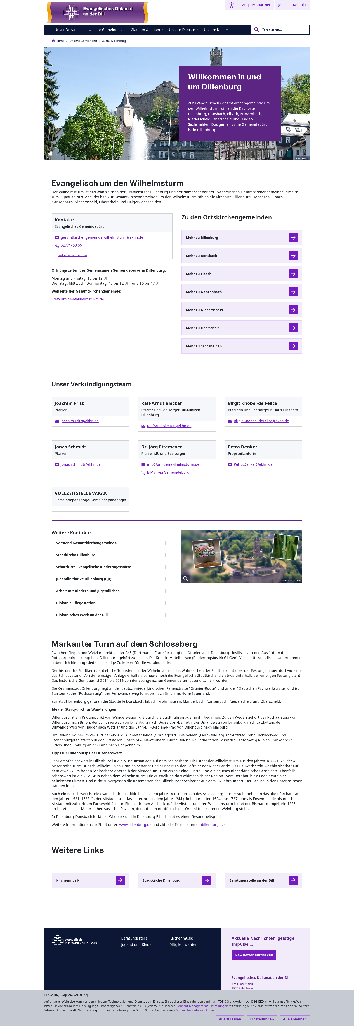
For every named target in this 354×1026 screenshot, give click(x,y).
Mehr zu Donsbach (201, 255)
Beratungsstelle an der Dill (251, 880)
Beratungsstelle (134, 938)
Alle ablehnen (295, 1019)
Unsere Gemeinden (105, 29)
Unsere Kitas (214, 29)
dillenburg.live (213, 824)
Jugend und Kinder (137, 944)
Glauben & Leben (145, 29)
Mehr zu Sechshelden (204, 346)
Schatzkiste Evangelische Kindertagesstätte (93, 567)
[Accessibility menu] (231, 5)
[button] (112, 254)
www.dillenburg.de (135, 824)
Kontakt (299, 4)
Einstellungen (262, 1019)
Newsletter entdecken (254, 955)
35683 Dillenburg (114, 41)
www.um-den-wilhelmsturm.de (78, 299)
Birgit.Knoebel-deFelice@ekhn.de (261, 420)
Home (60, 41)
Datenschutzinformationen (195, 1010)
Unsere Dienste (182, 29)
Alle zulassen (230, 1019)
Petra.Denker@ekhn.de (253, 464)
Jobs (281, 4)
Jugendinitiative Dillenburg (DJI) (83, 579)
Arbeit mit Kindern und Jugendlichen (88, 591)
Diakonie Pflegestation (76, 603)
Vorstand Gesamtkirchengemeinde (86, 543)
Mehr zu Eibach (198, 273)
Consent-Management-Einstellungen (202, 1006)
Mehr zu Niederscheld (204, 310)
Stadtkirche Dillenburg (76, 555)
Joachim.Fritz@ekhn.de (80, 420)
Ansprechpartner (256, 4)
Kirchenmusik (67, 880)
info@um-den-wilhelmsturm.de (173, 464)
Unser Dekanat (67, 29)
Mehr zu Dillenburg (202, 237)
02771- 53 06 (71, 245)
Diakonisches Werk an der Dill (82, 615)
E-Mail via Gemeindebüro (168, 472)
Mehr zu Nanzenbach (204, 292)
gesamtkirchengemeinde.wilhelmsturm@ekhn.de (102, 237)
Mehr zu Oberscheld (203, 328)
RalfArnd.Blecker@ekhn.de (169, 425)
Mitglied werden (183, 944)
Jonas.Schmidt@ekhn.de (81, 464)
